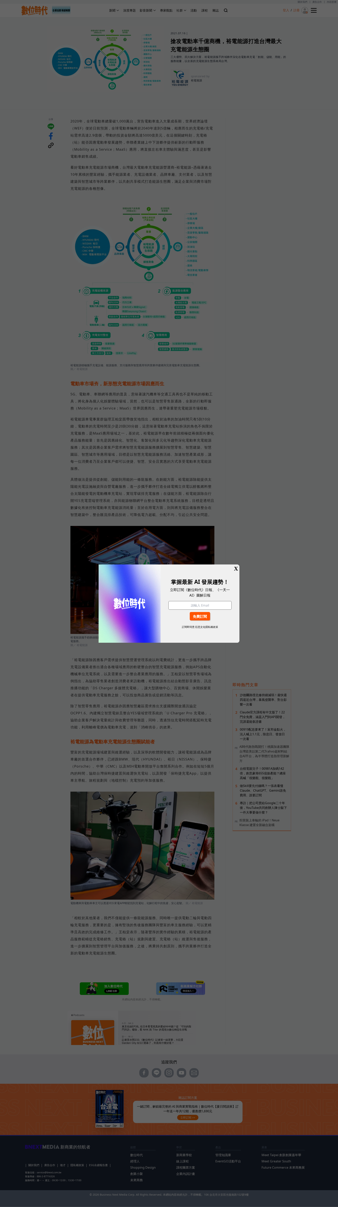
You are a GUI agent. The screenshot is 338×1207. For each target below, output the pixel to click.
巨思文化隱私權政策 (206, 627)
